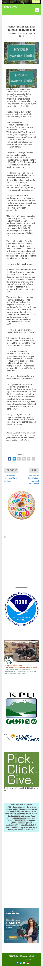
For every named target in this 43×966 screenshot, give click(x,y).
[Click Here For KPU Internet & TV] (21, 708)
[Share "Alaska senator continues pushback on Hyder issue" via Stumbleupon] (33, 458)
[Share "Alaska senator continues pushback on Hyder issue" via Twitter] (14, 458)
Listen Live (10, 6)
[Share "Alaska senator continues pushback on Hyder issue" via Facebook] (9, 458)
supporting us (11, 435)
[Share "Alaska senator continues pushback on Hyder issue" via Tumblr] (24, 458)
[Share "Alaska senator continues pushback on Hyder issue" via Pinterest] (28, 458)
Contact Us (28, 960)
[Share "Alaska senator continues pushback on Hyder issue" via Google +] (19, 458)
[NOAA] (21, 609)
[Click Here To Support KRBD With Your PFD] (21, 769)
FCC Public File (16, 960)
